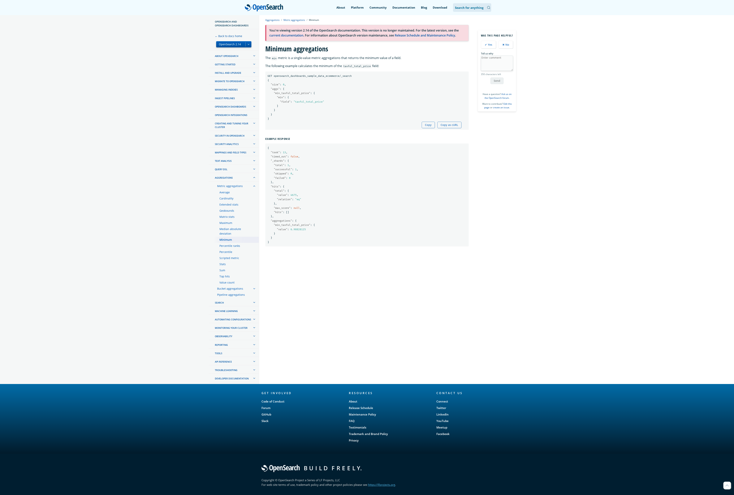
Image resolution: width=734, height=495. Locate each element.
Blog (424, 7)
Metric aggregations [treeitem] (230, 186)
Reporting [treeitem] (221, 345)
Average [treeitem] (224, 192)
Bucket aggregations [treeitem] (230, 288)
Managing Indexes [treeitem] (226, 89)
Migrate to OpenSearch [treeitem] (229, 81)
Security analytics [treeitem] (227, 144)
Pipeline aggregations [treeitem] (231, 295)
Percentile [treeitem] (225, 252)
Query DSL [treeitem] (221, 169)
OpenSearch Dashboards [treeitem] (230, 106)
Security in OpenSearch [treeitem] (229, 135)
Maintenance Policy (362, 414)
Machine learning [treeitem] (226, 311)
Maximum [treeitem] (225, 223)
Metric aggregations (294, 20)
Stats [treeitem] (222, 264)
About (340, 7)
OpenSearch (265, 8)
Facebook (443, 434)
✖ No (505, 44)
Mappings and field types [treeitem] (230, 152)
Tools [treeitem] (218, 353)
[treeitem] (254, 56)
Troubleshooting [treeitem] (226, 370)
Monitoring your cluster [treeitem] (231, 328)
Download (440, 7)
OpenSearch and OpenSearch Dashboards (231, 23)
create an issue (501, 107)
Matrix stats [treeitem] (227, 217)
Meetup (441, 427)
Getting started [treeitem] (225, 64)
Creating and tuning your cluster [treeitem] (231, 125)
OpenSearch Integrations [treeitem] (231, 115)
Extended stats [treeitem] (228, 204)
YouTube (442, 421)
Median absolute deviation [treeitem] (230, 231)
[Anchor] (291, 138)
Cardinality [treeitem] (226, 198)
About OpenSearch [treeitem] (226, 56)
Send (497, 81)
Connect (442, 401)
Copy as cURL (449, 125)
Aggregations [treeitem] (224, 177)
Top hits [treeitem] (224, 276)
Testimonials (357, 427)
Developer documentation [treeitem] (232, 378)
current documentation (286, 35)
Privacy (354, 440)
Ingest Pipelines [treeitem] (225, 98)
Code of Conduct (272, 401)
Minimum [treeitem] (225, 239)
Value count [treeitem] (227, 282)
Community (378, 7)
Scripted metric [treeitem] (229, 258)
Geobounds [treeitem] (226, 210)
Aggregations (272, 20)
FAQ (352, 421)
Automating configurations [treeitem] (233, 319)
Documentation (403, 7)
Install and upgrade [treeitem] (228, 73)
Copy (428, 125)
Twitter (441, 408)
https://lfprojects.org (381, 485)
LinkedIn (442, 414)
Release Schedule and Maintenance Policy (425, 35)
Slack (265, 421)
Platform (357, 7)
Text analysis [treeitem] (223, 161)
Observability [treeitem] (223, 336)
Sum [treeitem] (222, 270)
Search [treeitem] (219, 302)
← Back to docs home (228, 36)
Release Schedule (361, 408)
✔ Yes (488, 44)
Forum (265, 408)
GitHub (266, 414)
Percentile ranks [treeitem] (229, 246)
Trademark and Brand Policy (368, 434)
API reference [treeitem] (223, 361)
